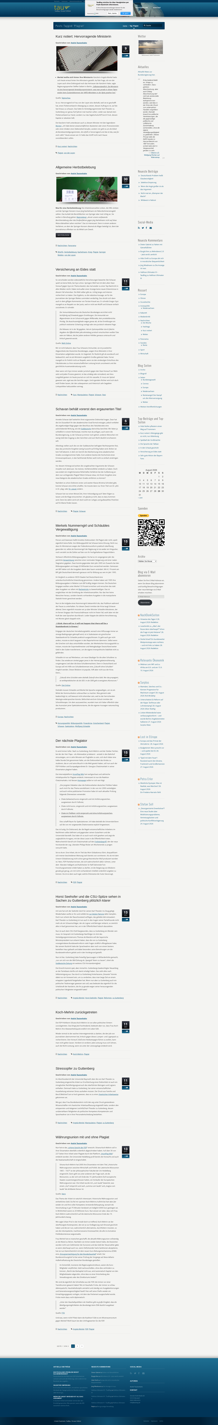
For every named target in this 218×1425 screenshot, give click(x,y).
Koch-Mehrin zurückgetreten (76, 1012)
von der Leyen (69, 153)
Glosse (143, 298)
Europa (60, 717)
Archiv (142, 370)
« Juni (140, 497)
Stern (64, 1194)
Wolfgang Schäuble (82, 726)
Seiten (142, 377)
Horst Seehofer (91, 998)
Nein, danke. (112, 13)
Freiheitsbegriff (101, 841)
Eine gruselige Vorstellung (105, 1406)
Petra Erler (146, 779)
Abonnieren (145, 602)
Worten (58, 126)
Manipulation (82, 395)
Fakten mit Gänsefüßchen (111, 1372)
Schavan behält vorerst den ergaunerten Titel (88, 409)
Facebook (147, 227)
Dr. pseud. (73, 489)
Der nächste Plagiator (71, 740)
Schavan (98, 395)
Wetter (145, 334)
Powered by (90, 13)
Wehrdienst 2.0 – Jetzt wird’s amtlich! (112, 1376)
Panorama (72, 245)
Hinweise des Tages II (148, 619)
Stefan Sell (146, 804)
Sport (142, 350)
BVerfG (60, 252)
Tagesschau (66, 98)
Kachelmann (82, 252)
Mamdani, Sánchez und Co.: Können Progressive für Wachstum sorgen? (151, 689)
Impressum (154, 1421)
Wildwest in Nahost (148, 200)
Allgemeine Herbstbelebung (76, 167)
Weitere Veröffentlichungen (151, 407)
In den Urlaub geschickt (149, 448)
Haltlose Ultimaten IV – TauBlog (101, 1390)
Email (151, 227)
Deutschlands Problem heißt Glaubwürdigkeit (66, 1373)
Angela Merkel (78, 998)
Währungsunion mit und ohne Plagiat (82, 1137)
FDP (74, 882)
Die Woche (147, 323)
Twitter (143, 227)
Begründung (81, 217)
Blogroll (143, 373)
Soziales (143, 343)
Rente (145, 345)
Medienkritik (145, 316)
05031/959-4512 (135, 1400)
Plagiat (60, 153)
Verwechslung (68, 560)
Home (125, 26)
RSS (139, 227)
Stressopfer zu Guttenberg (75, 1068)
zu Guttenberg (118, 998)
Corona (145, 383)
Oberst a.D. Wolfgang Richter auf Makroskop (152, 154)
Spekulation (69, 726)
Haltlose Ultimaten (119, 1403)
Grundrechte (145, 302)
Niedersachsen (148, 308)
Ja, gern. (125, 13)
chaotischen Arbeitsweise (108, 1094)
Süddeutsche (86, 429)
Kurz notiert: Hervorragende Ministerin (83, 36)
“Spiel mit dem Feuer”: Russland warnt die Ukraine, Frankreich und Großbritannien (152, 761)
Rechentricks (84, 589)
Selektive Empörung (148, 182)
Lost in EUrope (148, 737)
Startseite (146, 1421)
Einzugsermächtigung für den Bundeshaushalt (78, 1254)
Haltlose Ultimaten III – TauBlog (101, 1396)
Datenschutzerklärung (76, 1)
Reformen (108, 998)
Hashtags (146, 326)
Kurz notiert (62, 146)
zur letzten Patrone (96, 914)
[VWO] (96, 13)
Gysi (74, 395)
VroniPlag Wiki (78, 774)
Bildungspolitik (76, 723)
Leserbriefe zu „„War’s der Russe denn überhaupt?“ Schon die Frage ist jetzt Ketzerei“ (152, 629)
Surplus (144, 682)
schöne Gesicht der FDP (77, 1147)
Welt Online (66, 343)
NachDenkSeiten (149, 615)
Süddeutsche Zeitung (64, 963)
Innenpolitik (145, 306)
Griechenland (98, 723)
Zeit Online (66, 685)
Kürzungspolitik (64, 723)
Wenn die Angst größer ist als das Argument (68, 1397)
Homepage (82, 780)
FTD (63, 1313)
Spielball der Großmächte (150, 440)
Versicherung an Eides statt (76, 269)
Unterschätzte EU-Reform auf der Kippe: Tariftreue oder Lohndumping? (151, 702)
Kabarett (143, 313)
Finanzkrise (87, 723)
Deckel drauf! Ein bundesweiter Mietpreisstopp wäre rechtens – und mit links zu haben (152, 642)
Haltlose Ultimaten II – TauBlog (101, 1403)
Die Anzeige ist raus (109, 1386)
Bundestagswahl (149, 380)
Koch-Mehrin (78, 1054)
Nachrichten (72, 146)
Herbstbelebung (70, 252)
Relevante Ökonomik (152, 660)
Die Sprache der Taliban (149, 444)
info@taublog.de (135, 1402)
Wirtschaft (144, 353)
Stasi (104, 395)
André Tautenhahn (79, 43)
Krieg (90, 252)
